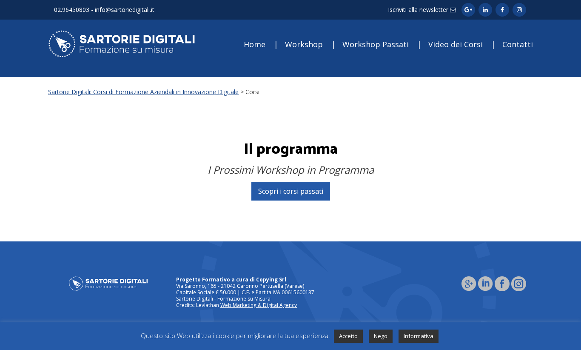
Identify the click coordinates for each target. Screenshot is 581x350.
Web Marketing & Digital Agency (258, 305)
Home (254, 44)
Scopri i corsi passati (290, 191)
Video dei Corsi (455, 44)
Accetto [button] (348, 336)
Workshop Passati (375, 44)
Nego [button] (380, 336)
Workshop (304, 44)
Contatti (517, 44)
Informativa (418, 336)
